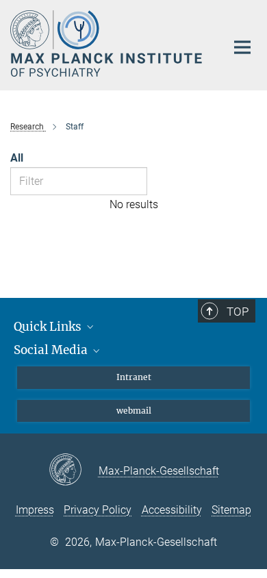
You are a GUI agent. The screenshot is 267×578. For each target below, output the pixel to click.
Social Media (52, 350)
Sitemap (231, 509)
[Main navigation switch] (242, 47)
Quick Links (49, 327)
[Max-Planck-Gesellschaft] (74, 470)
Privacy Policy (97, 509)
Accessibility (172, 509)
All (16, 157)
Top (238, 311)
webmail (133, 410)
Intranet (133, 377)
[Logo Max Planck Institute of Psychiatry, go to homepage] (107, 43)
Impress (35, 509)
